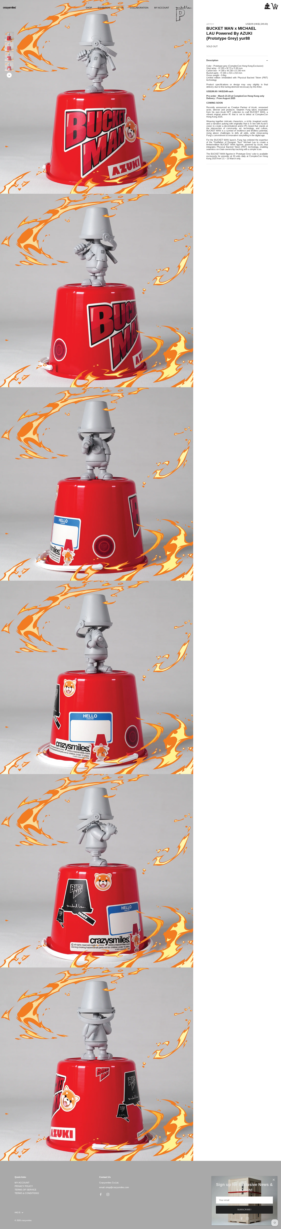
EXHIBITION (104, 7)
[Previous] (9, 27)
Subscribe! (244, 1209)
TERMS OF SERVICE (25, 1189)
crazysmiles (26, 1220)
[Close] (273, 1180)
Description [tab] (212, 60)
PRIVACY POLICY (24, 1186)
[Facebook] (241, 1218)
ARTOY (120, 7)
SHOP (89, 7)
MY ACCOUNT (161, 7)
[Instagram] (247, 1218)
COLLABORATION (139, 7)
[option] (9, 37)
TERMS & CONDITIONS (27, 1193)
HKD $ (17, 1212)
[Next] (9, 75)
